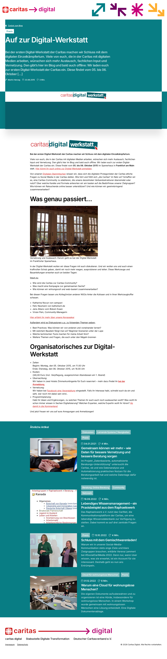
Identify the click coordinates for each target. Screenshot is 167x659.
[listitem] (98, 9)
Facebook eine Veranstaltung (61, 390)
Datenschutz (22, 644)
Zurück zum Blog (15, 25)
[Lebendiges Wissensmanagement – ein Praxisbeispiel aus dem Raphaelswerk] (53, 506)
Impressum (10, 644)
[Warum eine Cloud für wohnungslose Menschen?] (53, 593)
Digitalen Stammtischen (54, 174)
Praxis (10, 31)
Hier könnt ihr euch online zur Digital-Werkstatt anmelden (63, 168)
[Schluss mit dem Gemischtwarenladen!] (53, 550)
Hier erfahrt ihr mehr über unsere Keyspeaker (52, 317)
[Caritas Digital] (58, 631)
